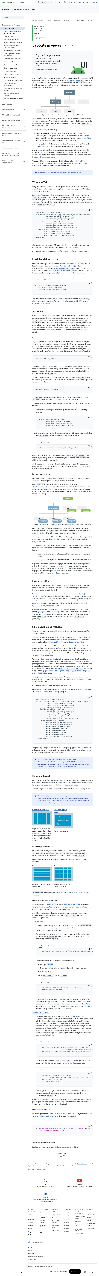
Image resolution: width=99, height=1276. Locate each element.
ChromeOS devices (55, 1221)
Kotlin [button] (37, 280)
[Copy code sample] (91, 210)
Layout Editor (86, 138)
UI (26, 10)
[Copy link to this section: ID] (36, 338)
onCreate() (43, 435)
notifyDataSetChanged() (54, 1102)
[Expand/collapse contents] (43, 26)
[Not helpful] (91, 20)
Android (30, 1215)
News (30, 1229)
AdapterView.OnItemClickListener (45, 1116)
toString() (72, 928)
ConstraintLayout (70, 785)
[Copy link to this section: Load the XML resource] (60, 259)
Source (30, 1225)
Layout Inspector (73, 173)
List (33, 866)
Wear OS (54, 1218)
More (22, 2)
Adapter (57, 907)
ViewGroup (80, 80)
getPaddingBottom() (43, 673)
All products (32, 1260)
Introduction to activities (41, 303)
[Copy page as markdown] (69, 45)
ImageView (86, 1004)
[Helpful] (88, 20)
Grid (55, 866)
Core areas (17, 10)
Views (32, 10)
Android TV (55, 1230)
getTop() (36, 596)
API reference (79, 1226)
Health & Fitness (42, 1221)
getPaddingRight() (82, 671)
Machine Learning (43, 1216)
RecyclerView (38, 853)
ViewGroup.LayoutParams (42, 487)
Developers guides (78, 1222)
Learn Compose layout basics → (47, 70)
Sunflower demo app (62, 1147)
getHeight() (50, 655)
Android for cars (55, 1226)
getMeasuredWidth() (55, 642)
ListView (67, 905)
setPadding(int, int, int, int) (70, 668)
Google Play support (91, 1224)
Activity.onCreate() (68, 266)
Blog (29, 1232)
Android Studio (84, 2)
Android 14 (67, 1222)
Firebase (31, 1253)
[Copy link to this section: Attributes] (45, 312)
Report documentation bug (91, 1219)
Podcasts (31, 1235)
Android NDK (79, 1234)
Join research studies (91, 1229)
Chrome (30, 1250)
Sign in (94, 2)
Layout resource (83, 251)
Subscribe (75, 1271)
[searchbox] (13, 17)
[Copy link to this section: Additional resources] (57, 1143)
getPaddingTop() (66, 671)
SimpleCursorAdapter (41, 1012)
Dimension (67, 685)
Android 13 (67, 1225)
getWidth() (37, 655)
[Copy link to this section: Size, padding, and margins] (64, 627)
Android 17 (67, 1213)
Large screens (56, 1215)
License (37, 1266)
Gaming (42, 1213)
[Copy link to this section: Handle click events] (52, 1110)
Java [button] (45, 280)
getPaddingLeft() (51, 671)
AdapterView (60, 853)
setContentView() (62, 268)
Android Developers (38, 21)
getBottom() (55, 612)
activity (87, 78)
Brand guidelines (46, 1266)
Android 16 (67, 1216)
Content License (82, 1164)
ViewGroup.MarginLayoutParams (79, 679)
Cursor (72, 1016)
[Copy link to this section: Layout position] (51, 581)
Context (50, 964)
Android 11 (67, 1231)
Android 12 (67, 1228)
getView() (88, 1006)
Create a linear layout (40, 810)
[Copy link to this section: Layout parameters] (52, 474)
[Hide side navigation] (23, 1272)
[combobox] (46, 2)
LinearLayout (86, 123)
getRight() (42, 612)
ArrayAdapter (38, 922)
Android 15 (67, 1219)
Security (30, 1222)
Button (35, 121)
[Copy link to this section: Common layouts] (53, 776)
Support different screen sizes (44, 157)
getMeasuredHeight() (75, 642)
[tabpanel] (62, 288)
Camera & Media (43, 1226)
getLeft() (81, 594)
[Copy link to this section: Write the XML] (50, 182)
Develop (5, 10)
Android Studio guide (80, 1217)
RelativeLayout (79, 455)
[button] (11, 25)
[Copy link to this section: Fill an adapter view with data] (60, 901)
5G (41, 1233)
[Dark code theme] (89, 210)
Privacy (42, 1230)
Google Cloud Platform (35, 1256)
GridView (76, 905)
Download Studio (78, 1229)
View (70, 80)
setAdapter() (48, 975)
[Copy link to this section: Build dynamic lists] (55, 847)
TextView (44, 121)
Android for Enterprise (31, 1218)
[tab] (36, 279)
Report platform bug (91, 1213)
